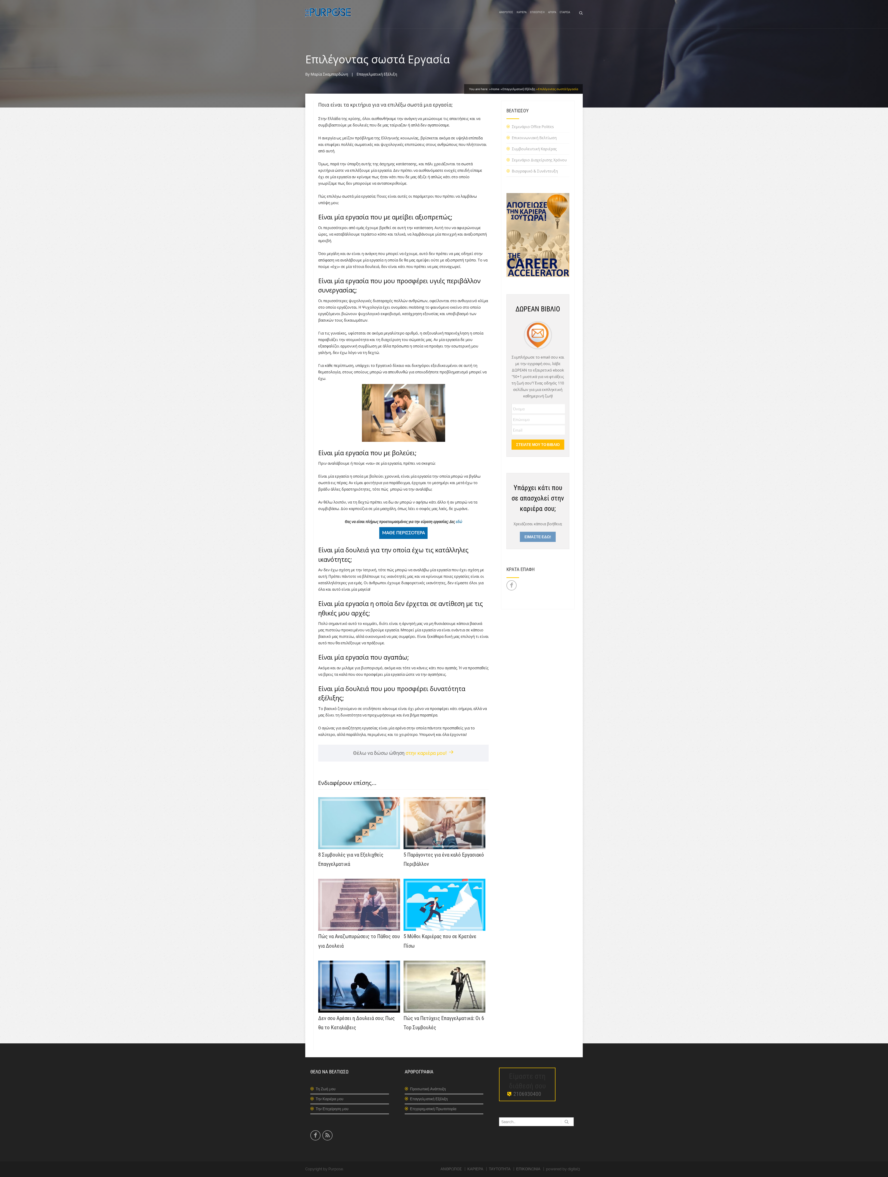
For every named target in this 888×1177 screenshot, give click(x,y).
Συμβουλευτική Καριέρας (534, 148)
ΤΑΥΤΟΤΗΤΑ (500, 1169)
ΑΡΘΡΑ (552, 12)
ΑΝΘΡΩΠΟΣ (506, 12)
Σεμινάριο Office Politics (533, 126)
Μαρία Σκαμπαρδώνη (329, 74)
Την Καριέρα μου (329, 1099)
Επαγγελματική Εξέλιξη (377, 74)
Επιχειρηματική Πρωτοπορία (433, 1109)
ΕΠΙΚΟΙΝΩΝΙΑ (528, 1169)
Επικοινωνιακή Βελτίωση (534, 137)
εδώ (459, 521)
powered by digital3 (563, 1169)
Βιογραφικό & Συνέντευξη (535, 171)
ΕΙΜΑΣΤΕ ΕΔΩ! (537, 537)
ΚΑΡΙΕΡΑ (522, 12)
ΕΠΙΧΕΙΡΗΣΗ (537, 12)
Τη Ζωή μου (326, 1089)
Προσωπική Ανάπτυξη (428, 1089)
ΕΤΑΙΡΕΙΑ (565, 12)
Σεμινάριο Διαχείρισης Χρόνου (539, 160)
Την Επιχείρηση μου (332, 1109)
